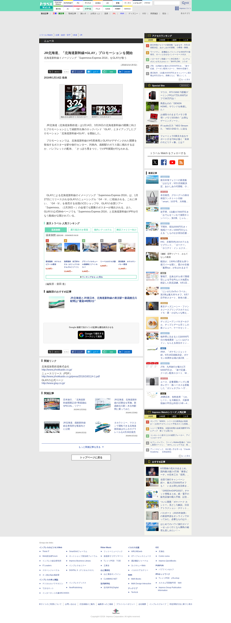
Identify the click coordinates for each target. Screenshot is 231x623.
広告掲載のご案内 (87, 604)
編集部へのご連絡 (105, 604)
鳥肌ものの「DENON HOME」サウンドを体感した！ (173, 106)
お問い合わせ (70, 604)
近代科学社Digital (111, 587)
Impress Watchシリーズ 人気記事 (169, 412)
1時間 (150, 40)
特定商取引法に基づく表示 (181, 604)
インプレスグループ (157, 604)
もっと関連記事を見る (90, 447)
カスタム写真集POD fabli (170, 583)
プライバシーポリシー (125, 604)
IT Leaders (47, 565)
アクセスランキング (162, 36)
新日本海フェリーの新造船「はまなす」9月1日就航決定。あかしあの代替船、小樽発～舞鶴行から (170, 47)
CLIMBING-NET (110, 579)
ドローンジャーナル (50, 570)
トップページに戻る (91, 457)
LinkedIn (127, 72)
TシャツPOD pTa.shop (169, 578)
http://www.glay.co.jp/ (53, 383)
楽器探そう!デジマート (113, 556)
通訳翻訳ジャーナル (139, 561)
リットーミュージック (113, 551)
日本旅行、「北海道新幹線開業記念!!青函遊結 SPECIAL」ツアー (74, 402)
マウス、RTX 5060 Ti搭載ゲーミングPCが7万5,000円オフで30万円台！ (174, 95)
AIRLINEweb (136, 551)
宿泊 (164, 13)
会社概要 (142, 604)
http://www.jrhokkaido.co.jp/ (57, 369)
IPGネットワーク (163, 574)
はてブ (95, 72)
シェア (79, 72)
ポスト (57, 72)
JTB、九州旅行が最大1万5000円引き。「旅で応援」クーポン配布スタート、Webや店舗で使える (170, 68)
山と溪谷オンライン (112, 574)
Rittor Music (106, 547)
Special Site (158, 85)
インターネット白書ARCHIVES (55, 593)
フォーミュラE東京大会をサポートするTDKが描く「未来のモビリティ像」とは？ (174, 139)
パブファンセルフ (166, 569)
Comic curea (164, 556)
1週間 (174, 40)
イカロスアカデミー (139, 570)
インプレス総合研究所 (51, 561)
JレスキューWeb (138, 565)
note (111, 72)
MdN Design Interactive (141, 583)
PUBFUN (160, 565)
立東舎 (106, 565)
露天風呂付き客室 (79, 229)
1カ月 (185, 40)
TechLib (134, 592)
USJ (144, 13)
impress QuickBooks (167, 561)
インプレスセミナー (77, 565)
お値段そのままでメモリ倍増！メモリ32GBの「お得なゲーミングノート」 (174, 117)
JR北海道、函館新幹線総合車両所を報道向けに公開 (74, 425)
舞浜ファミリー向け (126, 229)
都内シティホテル (103, 229)
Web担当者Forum (50, 556)
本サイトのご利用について (50, 604)
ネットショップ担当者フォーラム (83, 556)
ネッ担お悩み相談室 (50, 575)
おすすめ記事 (158, 461)
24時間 (162, 40)
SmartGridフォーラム (78, 551)
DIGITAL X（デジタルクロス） (82, 570)
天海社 (161, 551)
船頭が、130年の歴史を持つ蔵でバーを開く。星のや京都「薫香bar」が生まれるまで (174, 264)
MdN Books (136, 579)
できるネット (48, 588)
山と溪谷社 (105, 570)
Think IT (45, 551)
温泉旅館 (55, 229)
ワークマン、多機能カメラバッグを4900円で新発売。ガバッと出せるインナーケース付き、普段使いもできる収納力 (170, 54)
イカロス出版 (133, 547)
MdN (130, 575)
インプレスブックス (77, 583)
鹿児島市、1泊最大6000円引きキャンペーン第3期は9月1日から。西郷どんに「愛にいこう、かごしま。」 (170, 75)
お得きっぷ (95, 13)
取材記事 (72, 13)
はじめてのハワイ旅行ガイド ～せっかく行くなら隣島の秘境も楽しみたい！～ (174, 527)
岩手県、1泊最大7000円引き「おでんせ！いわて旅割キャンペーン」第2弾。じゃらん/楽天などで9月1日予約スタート (174, 218)
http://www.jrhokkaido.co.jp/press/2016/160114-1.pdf (71, 376)
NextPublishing (75, 587)
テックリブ (133, 588)
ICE (157, 547)
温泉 (106, 13)
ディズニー (133, 13)
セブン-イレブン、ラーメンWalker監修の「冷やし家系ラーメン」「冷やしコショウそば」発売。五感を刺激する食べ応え (170, 445)
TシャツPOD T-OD (112, 561)
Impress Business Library (80, 561)
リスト (66, 72)
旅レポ (83, 13)
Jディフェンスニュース (141, 556)
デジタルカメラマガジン (52, 583)
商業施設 (154, 13)
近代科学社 (105, 583)
